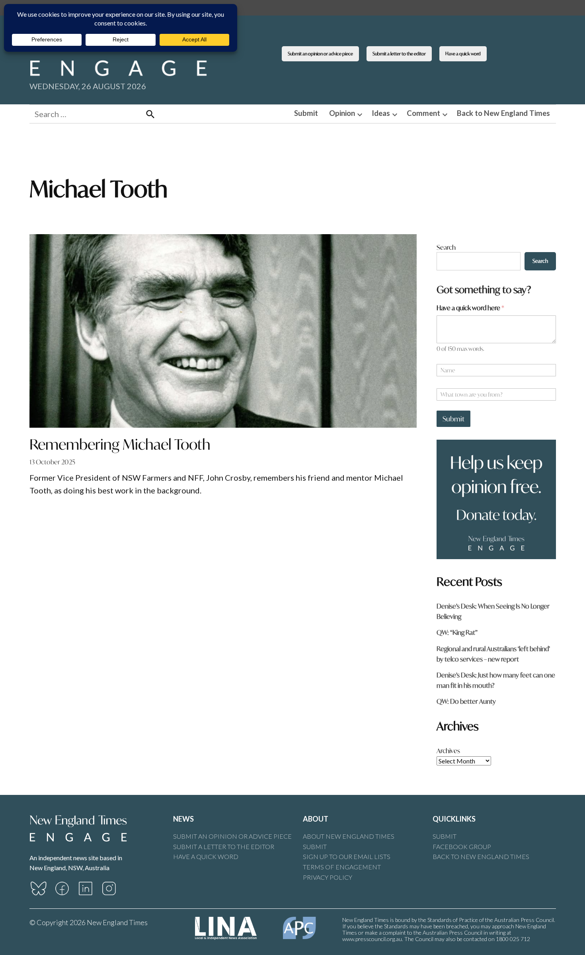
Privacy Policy (327, 877)
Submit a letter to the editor (399, 54)
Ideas (381, 113)
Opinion (342, 113)
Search (446, 247)
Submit (306, 113)
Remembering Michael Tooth (120, 444)
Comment (423, 113)
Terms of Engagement (342, 867)
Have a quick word (463, 54)
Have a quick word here (470, 307)
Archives (448, 750)
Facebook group (462, 846)
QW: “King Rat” (457, 632)
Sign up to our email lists (346, 856)
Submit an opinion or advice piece (320, 54)
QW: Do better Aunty (466, 701)
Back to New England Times (503, 113)
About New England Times (348, 836)
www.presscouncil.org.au (372, 938)
